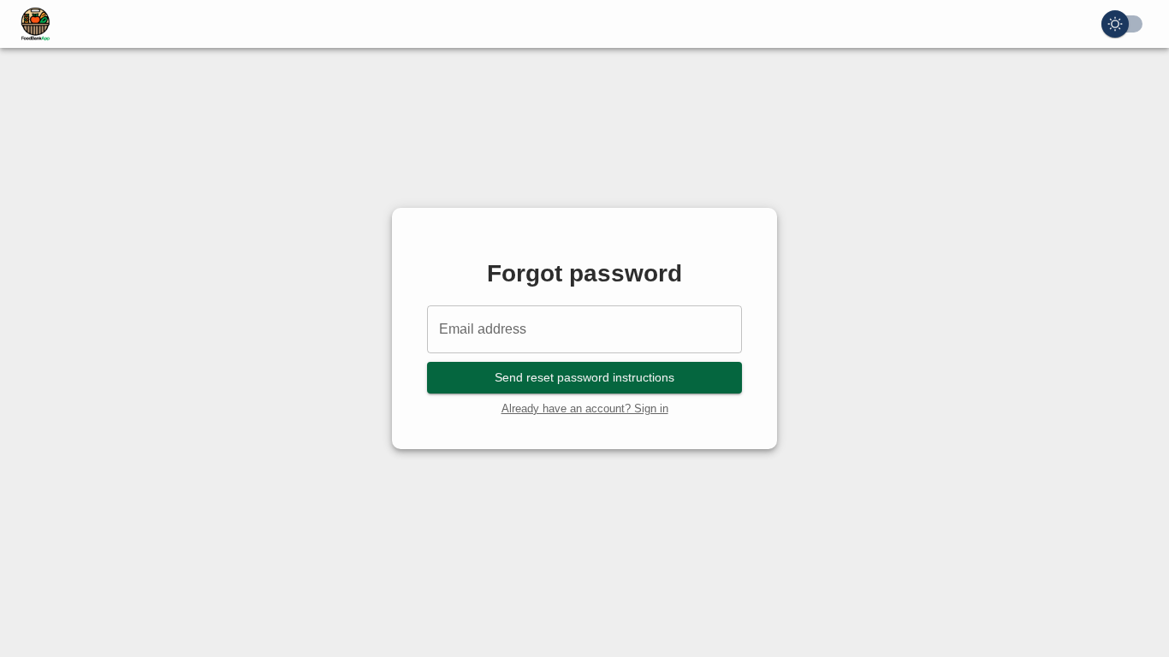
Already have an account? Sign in (584, 408)
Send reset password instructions (584, 377)
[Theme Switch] (1121, 23)
